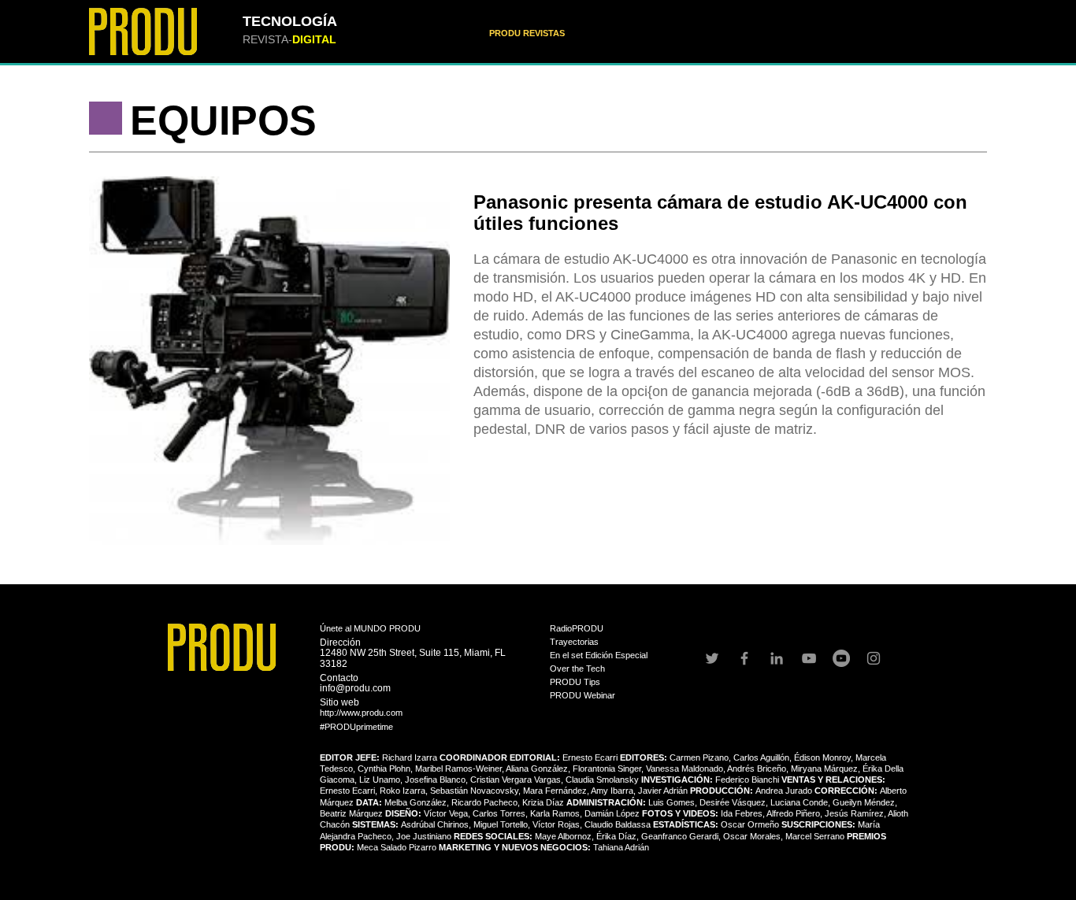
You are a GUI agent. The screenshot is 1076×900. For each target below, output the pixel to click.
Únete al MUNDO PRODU (370, 628)
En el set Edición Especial (598, 655)
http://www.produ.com (361, 712)
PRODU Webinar (582, 695)
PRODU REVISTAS (527, 33)
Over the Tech (577, 668)
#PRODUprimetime (356, 726)
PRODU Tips (575, 682)
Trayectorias (574, 641)
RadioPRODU (576, 628)
